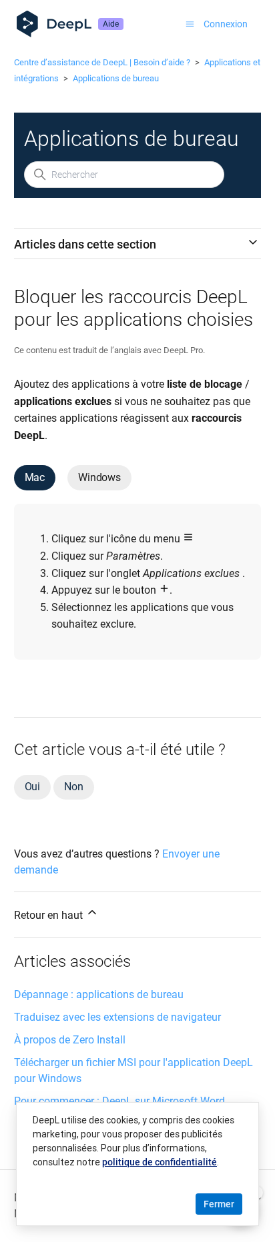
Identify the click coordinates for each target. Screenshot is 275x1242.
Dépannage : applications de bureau (99, 994)
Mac (35, 477)
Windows (99, 477)
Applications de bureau (116, 78)
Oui (32, 786)
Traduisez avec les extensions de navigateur (117, 1017)
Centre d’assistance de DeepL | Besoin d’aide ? (102, 62)
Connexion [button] (226, 24)
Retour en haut (49, 915)
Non (73, 786)
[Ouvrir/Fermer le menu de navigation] (190, 24)
